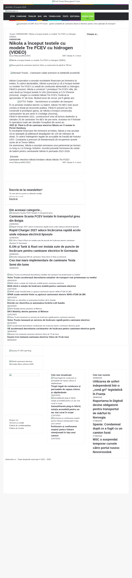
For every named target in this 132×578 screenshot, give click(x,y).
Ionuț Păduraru (15, 56)
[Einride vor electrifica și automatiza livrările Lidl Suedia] (31, 300)
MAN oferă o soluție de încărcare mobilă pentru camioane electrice (41, 286)
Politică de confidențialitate (20, 425)
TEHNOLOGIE (55, 16)
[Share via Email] (10, 165)
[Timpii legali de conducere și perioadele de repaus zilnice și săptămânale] (66, 383)
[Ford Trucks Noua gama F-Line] (66, 2)
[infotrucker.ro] (11, 11)
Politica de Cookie (16, 428)
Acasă (12, 34)
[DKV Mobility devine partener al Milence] (24, 309)
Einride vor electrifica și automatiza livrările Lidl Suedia (36, 303)
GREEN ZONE (88, 16)
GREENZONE (22, 34)
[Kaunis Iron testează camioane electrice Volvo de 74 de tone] (33, 334)
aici (72, 98)
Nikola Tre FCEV (60, 159)
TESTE (65, 16)
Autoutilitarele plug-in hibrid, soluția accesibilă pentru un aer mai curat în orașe (66, 409)
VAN (45, 16)
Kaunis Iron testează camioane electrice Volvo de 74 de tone (38, 337)
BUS (40, 16)
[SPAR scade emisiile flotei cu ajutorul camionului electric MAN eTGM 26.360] (39, 292)
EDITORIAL (75, 16)
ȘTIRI (12, 16)
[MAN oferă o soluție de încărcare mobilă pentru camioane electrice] (35, 283)
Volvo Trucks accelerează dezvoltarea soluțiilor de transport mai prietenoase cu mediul (52, 277)
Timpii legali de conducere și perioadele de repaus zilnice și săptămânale (66, 389)
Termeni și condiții (16, 423)
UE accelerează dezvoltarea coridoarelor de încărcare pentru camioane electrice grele (51, 328)
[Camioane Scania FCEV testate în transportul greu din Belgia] (31, 213)
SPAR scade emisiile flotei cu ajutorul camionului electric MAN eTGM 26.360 (46, 294)
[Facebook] (9, 165)
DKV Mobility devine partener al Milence (27, 311)
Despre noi (13, 420)
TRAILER (32, 16)
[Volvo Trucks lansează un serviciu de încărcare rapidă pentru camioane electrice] (41, 317)
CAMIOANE (21, 16)
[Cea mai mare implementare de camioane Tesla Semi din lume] (37, 257)
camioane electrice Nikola (22, 159)
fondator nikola (44, 159)
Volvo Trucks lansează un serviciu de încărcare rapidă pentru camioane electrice (48, 320)
